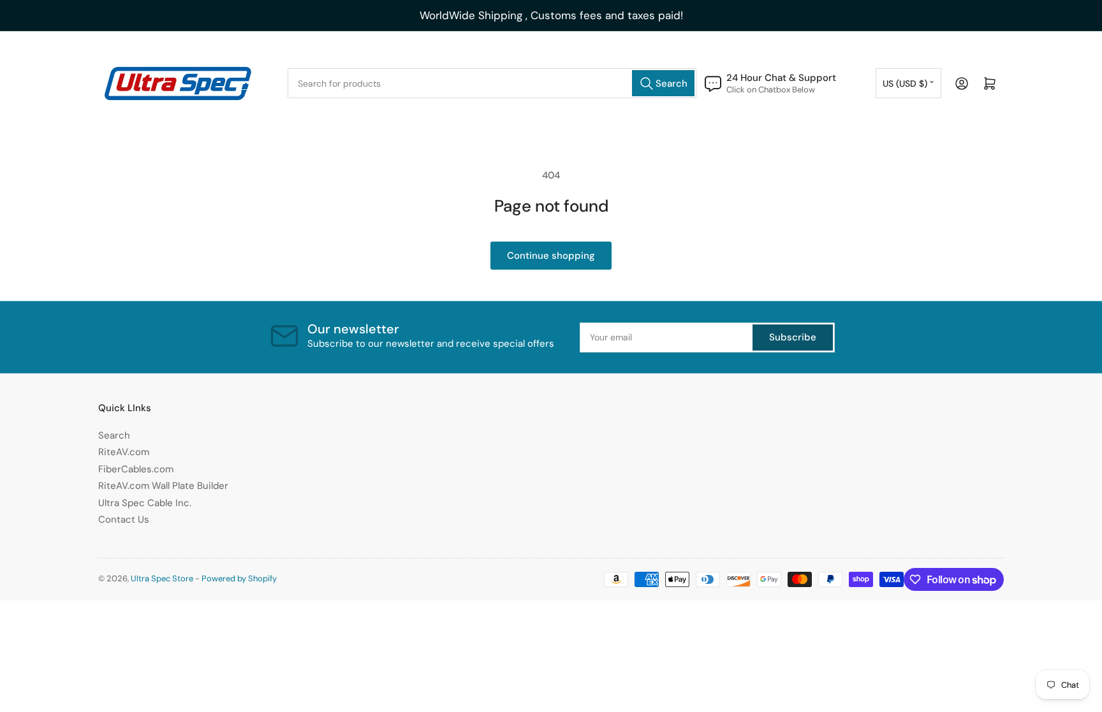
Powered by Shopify (239, 578)
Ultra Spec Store (162, 578)
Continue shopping (551, 255)
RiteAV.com (123, 452)
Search (114, 435)
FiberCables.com (135, 469)
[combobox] (492, 83)
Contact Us (123, 519)
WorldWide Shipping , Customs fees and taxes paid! (551, 15)
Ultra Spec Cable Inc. (144, 503)
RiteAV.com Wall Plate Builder (163, 485)
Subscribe (792, 337)
